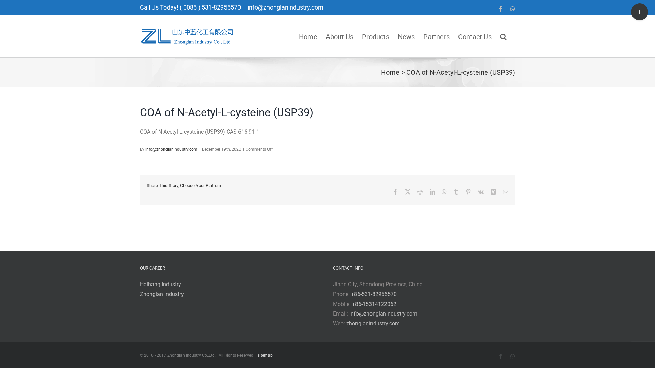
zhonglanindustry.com (373, 323)
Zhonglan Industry (162, 294)
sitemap (265, 355)
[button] (503, 36)
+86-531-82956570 (374, 294)
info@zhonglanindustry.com (285, 7)
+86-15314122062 (374, 304)
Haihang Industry (160, 284)
